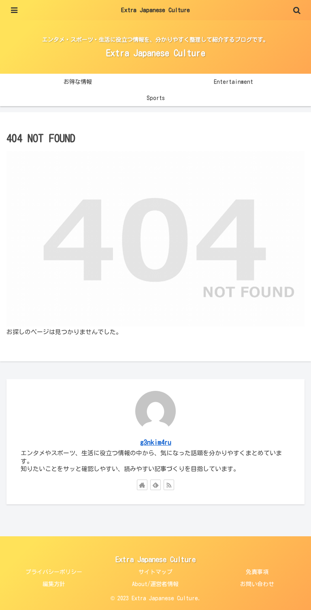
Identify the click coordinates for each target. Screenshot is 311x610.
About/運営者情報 (155, 584)
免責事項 (257, 572)
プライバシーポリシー (54, 572)
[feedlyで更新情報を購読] (155, 485)
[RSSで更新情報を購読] (169, 485)
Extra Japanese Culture (155, 10)
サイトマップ (155, 572)
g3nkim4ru (155, 442)
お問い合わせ (257, 584)
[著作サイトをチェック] (142, 485)
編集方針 (54, 584)
